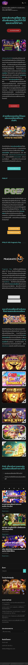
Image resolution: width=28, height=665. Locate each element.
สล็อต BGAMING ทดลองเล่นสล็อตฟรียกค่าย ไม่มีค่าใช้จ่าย (13, 550)
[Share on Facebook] (4, 488)
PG (20, 209)
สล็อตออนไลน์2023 (7, 58)
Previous (4, 516)
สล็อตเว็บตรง (5, 346)
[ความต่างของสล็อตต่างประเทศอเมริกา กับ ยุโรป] (14, 496)
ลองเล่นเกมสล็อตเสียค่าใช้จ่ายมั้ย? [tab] (13, 473)
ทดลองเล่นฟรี (17, 157)
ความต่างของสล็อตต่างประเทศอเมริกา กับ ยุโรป (11, 505)
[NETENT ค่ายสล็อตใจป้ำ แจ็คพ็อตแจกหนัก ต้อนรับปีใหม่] (14, 520)
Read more (5, 511)
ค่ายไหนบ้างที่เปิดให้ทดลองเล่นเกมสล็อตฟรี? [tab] (15, 478)
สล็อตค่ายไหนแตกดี (14, 155)
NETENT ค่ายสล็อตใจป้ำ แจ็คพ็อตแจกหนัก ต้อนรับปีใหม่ (13, 528)
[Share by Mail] (23, 488)
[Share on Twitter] (9, 488)
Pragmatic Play (7, 269)
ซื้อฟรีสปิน (6, 282)
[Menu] (25, 3)
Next (24, 516)
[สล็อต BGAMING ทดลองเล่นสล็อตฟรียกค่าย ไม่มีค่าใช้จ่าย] (14, 541)
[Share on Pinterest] (14, 488)
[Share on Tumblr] (18, 488)
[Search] (22, 3)
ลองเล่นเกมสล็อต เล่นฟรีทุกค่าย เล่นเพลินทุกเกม (13, 7)
